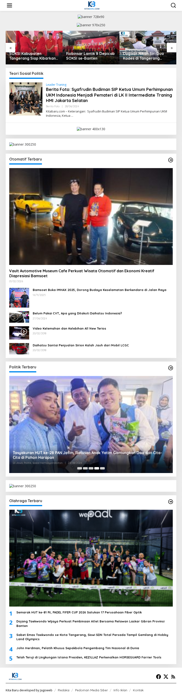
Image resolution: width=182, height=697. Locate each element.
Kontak (138, 690)
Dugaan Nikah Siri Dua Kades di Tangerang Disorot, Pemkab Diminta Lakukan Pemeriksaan (146, 56)
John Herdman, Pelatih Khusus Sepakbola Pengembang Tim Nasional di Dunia (77, 648)
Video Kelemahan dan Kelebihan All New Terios (69, 328)
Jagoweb (46, 690)
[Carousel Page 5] (102, 468)
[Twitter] (166, 677)
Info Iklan (120, 690)
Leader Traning (56, 85)
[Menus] (9, 5)
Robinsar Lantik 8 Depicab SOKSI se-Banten (90, 56)
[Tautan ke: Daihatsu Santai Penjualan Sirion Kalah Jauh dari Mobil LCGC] (19, 348)
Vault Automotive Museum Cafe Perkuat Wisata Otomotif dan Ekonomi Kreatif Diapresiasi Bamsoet (81, 273)
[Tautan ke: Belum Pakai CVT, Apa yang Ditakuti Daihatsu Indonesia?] (19, 316)
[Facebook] (158, 677)
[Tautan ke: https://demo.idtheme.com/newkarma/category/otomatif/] (170, 160)
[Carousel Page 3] (91, 468)
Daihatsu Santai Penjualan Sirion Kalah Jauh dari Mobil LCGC (81, 345)
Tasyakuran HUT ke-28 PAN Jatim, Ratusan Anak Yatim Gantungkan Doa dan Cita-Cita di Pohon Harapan (87, 455)
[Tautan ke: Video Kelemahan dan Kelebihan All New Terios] (19, 332)
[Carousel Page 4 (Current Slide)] (96, 468)
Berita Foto (52, 106)
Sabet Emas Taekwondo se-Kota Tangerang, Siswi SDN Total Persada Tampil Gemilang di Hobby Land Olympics (92, 637)
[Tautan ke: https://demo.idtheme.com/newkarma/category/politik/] (170, 368)
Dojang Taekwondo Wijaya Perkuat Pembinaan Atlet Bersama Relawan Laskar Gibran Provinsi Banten (90, 623)
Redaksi (63, 690)
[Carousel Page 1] (79, 468)
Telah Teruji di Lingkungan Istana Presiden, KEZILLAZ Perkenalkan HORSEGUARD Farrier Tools (88, 657)
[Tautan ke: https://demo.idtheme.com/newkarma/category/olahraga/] (170, 502)
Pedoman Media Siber (91, 690)
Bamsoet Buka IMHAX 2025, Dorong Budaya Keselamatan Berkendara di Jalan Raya (99, 290)
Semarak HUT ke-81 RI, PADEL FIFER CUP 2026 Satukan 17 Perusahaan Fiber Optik (79, 612)
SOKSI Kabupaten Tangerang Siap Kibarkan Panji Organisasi (32, 56)
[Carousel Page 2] (85, 468)
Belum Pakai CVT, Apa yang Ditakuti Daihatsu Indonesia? (77, 313)
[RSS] (173, 677)
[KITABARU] (92, 5)
